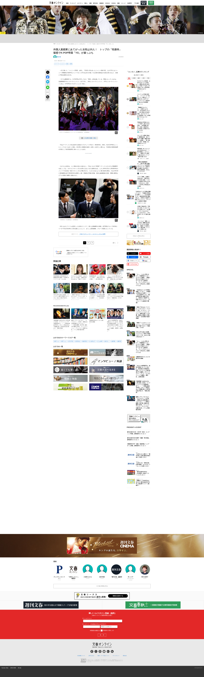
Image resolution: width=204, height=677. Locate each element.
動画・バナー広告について (103, 655)
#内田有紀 (77, 341)
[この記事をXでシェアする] (47, 72)
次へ (114, 243)
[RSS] (112, 651)
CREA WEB (13, 667)
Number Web (5, 667)
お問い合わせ (91, 655)
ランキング (73, 3)
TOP (54, 43)
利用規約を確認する (95, 630)
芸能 (67, 63)
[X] (96, 651)
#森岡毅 (113, 341)
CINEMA (113, 3)
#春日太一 (106, 341)
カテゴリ (79, 3)
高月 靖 (59, 56)
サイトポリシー (116, 655)
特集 (85, 3)
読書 (118, 3)
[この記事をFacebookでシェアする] (47, 77)
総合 (142, 75)
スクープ (64, 43)
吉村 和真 (141, 132)
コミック (123, 3)
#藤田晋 (119, 341)
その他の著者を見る (102, 586)
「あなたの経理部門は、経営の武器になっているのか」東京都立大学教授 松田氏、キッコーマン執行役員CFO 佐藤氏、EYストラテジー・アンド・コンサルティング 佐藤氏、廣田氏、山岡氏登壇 (115, 326)
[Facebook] (91, 651)
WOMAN (107, 3)
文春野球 (129, 3)
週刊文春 (95, 3)
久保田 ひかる (141, 188)
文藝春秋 (101, 3)
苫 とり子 (141, 90)
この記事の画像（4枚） (90, 138)
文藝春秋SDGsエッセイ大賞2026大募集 (96, 322)
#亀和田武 (84, 341)
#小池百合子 (92, 341)
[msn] (108, 651)
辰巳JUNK (141, 104)
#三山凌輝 (99, 341)
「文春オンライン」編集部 (144, 158)
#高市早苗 (70, 341)
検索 (137, 3)
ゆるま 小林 (141, 118)
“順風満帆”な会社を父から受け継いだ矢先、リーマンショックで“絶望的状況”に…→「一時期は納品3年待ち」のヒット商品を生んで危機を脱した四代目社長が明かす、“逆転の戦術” (61, 325)
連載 (90, 3)
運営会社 (125, 655)
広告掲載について (81, 655)
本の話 (19, 667)
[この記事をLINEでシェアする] (47, 87)
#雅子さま (56, 341)
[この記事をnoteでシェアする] (47, 92)
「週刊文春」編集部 (142, 173)
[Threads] (100, 651)
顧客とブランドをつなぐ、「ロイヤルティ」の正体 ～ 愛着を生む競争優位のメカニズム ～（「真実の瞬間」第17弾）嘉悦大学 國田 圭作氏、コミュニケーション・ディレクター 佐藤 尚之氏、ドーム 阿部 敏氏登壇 (79, 326)
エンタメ (59, 43)
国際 (71, 63)
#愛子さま (63, 341)
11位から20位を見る (138, 236)
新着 (67, 3)
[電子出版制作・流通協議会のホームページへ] (83, 660)
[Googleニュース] (104, 651)
